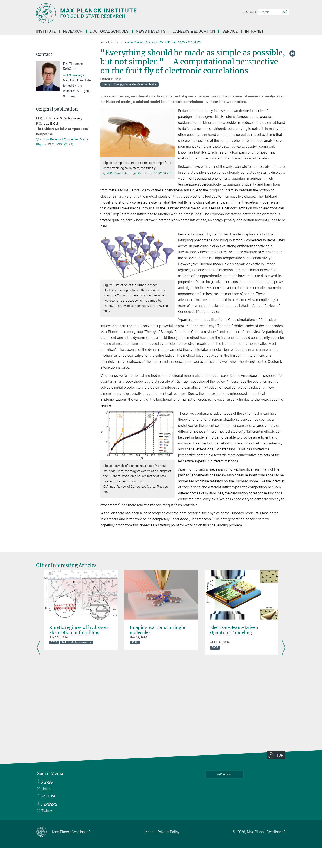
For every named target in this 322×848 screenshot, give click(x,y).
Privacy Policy (168, 832)
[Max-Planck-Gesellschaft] (44, 832)
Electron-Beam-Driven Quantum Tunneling (234, 630)
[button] (170, 154)
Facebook (49, 803)
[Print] (292, 53)
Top (279, 755)
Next (283, 648)
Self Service (224, 774)
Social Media (50, 773)
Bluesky (47, 781)
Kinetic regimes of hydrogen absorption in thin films (78, 630)
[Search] (284, 12)
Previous (38, 648)
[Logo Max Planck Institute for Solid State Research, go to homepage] (118, 13)
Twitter (46, 811)
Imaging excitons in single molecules (157, 630)
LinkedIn (47, 789)
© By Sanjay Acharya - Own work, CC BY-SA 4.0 (139, 173)
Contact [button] (44, 54)
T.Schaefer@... (77, 75)
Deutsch (249, 12)
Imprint (149, 832)
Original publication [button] (57, 109)
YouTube (48, 796)
